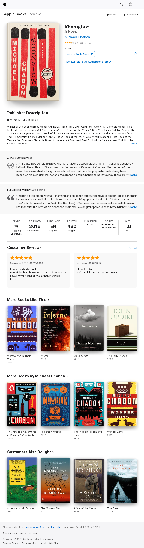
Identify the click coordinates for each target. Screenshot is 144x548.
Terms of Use (29, 543)
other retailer (57, 527)
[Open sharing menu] (135, 54)
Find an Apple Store (35, 527)
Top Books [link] (110, 14)
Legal (43, 543)
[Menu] (139, 4)
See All (133, 248)
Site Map (54, 543)
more (134, 143)
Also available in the (87, 61)
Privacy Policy (10, 543)
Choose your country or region (20, 533)
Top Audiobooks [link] (130, 14)
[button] (121, 4)
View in (78, 54)
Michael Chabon (77, 37)
